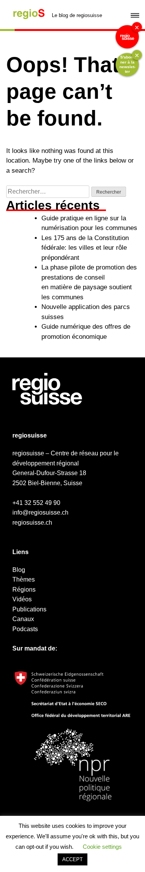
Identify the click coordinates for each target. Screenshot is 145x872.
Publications (29, 609)
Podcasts (25, 629)
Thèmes (23, 579)
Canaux (23, 619)
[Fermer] (137, 27)
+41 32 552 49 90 (36, 503)
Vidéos (22, 599)
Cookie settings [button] (102, 846)
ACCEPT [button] (72, 859)
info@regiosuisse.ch (40, 512)
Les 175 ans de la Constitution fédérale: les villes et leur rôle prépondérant (85, 247)
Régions (24, 589)
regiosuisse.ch (32, 522)
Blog (18, 569)
